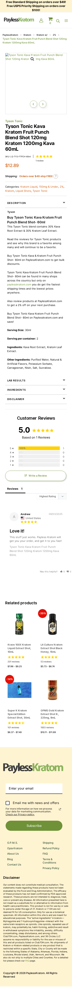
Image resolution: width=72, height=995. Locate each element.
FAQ (45, 853)
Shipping (48, 842)
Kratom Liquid (28, 186)
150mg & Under (48, 186)
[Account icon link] (41, 21)
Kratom (27, 35)
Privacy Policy (51, 868)
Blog (10, 859)
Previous (33, 104)
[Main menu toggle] (67, 20)
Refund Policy (51, 848)
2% (54, 35)
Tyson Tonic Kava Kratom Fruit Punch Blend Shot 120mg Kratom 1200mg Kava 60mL (34, 551)
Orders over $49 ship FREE (36, 176)
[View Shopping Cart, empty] (50, 21)
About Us (13, 853)
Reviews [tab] (12, 488)
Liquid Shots (23, 190)
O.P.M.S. (12, 842)
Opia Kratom (14, 848)
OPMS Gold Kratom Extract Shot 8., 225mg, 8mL (52, 714)
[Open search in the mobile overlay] (58, 21)
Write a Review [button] (38, 475)
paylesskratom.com (19, 284)
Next (42, 104)
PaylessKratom (10, 35)
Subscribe (34, 826)
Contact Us (14, 864)
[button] (32, 59)
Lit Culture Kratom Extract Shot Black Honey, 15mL (51, 648)
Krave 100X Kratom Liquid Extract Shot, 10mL (19, 648)
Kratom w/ (42, 35)
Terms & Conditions (49, 861)
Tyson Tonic (14, 121)
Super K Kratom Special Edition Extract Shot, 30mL (19, 714)
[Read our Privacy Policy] (60, 809)
